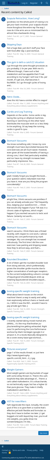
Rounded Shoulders (17, 259)
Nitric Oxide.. (14, 96)
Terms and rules (18, 450)
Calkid (9, 36)
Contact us (6, 450)
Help (41, 450)
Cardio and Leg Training (19, 111)
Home (4, 452)
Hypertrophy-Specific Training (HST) (21, 364)
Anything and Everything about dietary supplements (27, 104)
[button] (2, 446)
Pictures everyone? (17, 349)
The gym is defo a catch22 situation (25, 62)
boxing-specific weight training (23, 291)
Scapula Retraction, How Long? (23, 18)
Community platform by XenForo (23, 458)
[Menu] (4, 3)
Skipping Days (14, 44)
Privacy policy (32, 450)
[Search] (46, 3)
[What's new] (41, 3)
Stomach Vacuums (17, 140)
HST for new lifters (16, 401)
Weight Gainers (15, 369)
